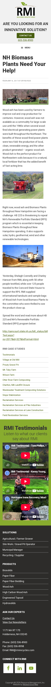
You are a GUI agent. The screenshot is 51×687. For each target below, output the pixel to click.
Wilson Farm (8, 375)
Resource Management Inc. (25, 9)
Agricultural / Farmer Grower (18, 538)
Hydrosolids (9, 603)
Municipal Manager (13, 549)
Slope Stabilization (12, 395)
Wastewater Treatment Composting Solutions (24, 390)
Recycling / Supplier (13, 555)
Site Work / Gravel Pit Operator (19, 544)
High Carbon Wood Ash (15, 592)
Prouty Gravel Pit (11, 365)
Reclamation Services (13, 400)
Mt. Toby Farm (9, 370)
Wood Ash (8, 586)
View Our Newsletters (14, 622)
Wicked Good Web (30, 684)
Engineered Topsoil (13, 597)
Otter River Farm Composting (16, 380)
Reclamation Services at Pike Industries (22, 405)
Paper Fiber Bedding (13, 581)
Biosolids (8, 570)
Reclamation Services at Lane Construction (23, 410)
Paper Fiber (9, 575)
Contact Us (25, 35)
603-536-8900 (25, 40)
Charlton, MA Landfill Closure (16, 385)
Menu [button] (27, 48)
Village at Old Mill (11, 359)
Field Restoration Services (15, 415)
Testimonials (9, 354)
